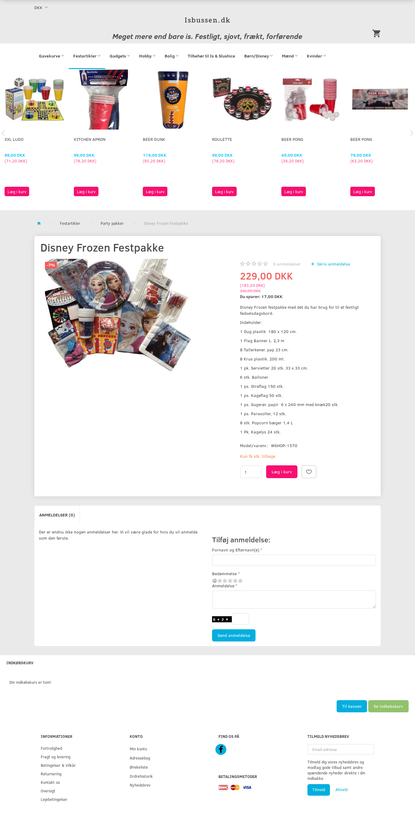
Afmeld (341, 789)
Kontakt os (50, 782)
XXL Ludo (14, 139)
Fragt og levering (55, 756)
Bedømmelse (224, 573)
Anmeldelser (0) (57, 515)
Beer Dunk (154, 139)
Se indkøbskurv (388, 706)
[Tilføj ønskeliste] (309, 471)
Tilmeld (318, 789)
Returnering (51, 773)
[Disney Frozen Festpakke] (119, 315)
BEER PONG (292, 139)
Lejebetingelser (54, 799)
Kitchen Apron (89, 139)
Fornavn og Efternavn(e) (235, 550)
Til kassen (352, 706)
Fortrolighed (51, 748)
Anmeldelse (223, 586)
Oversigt (48, 790)
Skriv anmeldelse (333, 264)
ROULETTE (222, 139)
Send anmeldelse (234, 635)
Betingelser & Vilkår (58, 765)
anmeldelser (287, 264)
